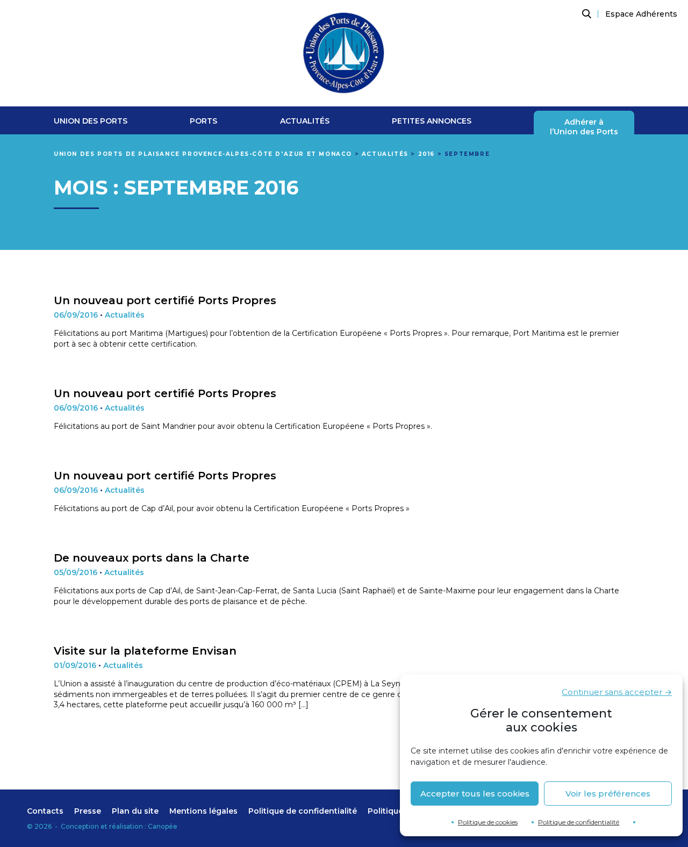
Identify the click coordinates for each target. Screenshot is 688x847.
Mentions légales (203, 811)
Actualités (304, 121)
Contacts (45, 811)
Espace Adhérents (641, 14)
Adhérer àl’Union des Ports (584, 127)
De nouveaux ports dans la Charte (151, 557)
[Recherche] (585, 14)
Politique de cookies (488, 822)
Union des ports (90, 121)
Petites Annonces (431, 121)
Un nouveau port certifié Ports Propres (165, 300)
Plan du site (135, 811)
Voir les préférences (607, 793)
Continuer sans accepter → (617, 692)
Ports (203, 121)
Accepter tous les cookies (474, 793)
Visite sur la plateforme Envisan (145, 650)
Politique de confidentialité (578, 822)
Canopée (162, 826)
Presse (87, 811)
